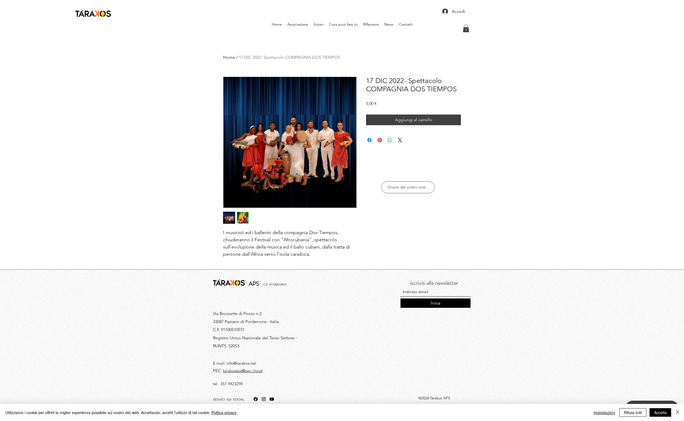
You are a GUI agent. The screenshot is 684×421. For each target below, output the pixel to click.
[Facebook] (255, 399)
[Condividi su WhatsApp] (390, 140)
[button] (466, 28)
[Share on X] (400, 140)
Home (229, 57)
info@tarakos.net (241, 363)
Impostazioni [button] (604, 412)
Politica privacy (223, 412)
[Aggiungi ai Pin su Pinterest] (379, 140)
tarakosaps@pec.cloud (242, 370)
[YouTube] (271, 399)
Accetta (660, 412)
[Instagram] (263, 399)
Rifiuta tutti (633, 412)
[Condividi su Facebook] (369, 140)
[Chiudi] (677, 412)
